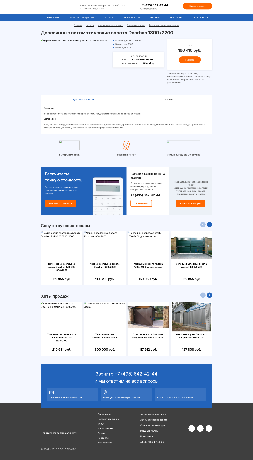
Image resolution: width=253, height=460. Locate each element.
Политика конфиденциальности (59, 433)
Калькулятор (200, 17)
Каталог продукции (82, 17)
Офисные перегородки (152, 425)
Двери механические (152, 442)
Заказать (189, 60)
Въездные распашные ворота (164, 25)
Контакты (176, 17)
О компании (52, 17)
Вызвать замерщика (190, 203)
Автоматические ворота (110, 25)
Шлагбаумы (146, 436)
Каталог (90, 25)
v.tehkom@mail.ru (148, 8)
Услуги (109, 17)
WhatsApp (148, 63)
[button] (209, 224)
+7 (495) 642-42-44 (154, 5)
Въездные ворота (136, 25)
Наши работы (132, 17)
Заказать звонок (197, 6)
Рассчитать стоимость (60, 203)
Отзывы (155, 17)
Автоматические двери (153, 414)
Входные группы (149, 430)
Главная (78, 25)
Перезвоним (141, 203)
